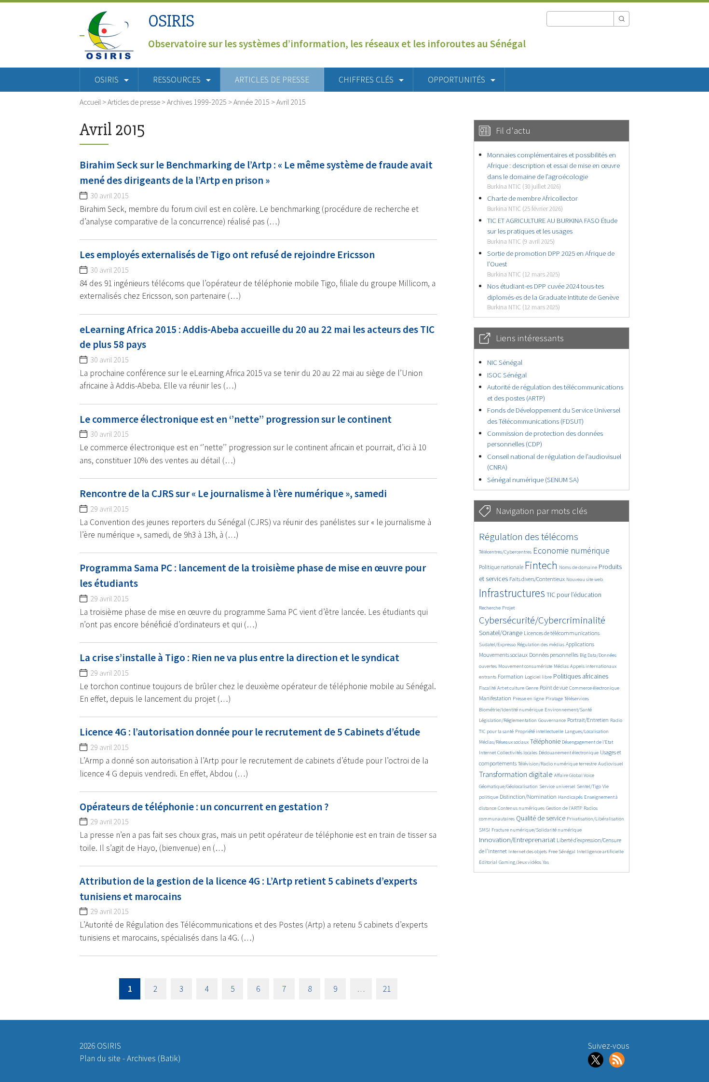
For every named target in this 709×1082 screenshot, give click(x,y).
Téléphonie (545, 741)
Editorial (488, 862)
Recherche (490, 608)
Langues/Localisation (587, 731)
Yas (546, 862)
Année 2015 (251, 102)
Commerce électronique (594, 688)
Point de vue (554, 687)
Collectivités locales (517, 752)
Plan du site (100, 1058)
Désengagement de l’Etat (587, 742)
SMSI (484, 830)
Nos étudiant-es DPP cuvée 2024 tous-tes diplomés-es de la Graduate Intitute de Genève (553, 296)
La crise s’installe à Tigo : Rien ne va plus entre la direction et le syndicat (239, 657)
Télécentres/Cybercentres (505, 552)
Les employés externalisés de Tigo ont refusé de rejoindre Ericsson (227, 254)
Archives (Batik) (153, 1058)
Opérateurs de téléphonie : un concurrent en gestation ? (204, 806)
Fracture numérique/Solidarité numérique (536, 830)
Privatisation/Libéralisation (595, 819)
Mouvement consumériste (525, 666)
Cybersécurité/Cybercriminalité (542, 619)
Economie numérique (571, 550)
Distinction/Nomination (528, 796)
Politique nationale (501, 566)
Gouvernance (552, 720)
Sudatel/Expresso (497, 644)
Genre (532, 688)
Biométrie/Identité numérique (511, 710)
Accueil (90, 102)
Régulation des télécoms (528, 536)
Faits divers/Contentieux (537, 579)
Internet (487, 752)
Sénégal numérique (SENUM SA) (533, 479)
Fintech (541, 565)
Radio (616, 720)
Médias (561, 666)
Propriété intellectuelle (539, 731)
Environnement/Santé (568, 710)
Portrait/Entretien (588, 719)
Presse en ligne (528, 698)
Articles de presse (272, 79)
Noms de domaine (578, 567)
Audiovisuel (610, 764)
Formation (510, 676)
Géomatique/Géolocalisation (508, 786)
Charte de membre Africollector (532, 203)
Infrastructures (512, 592)
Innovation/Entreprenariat (517, 839)
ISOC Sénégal (507, 374)
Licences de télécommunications (562, 633)
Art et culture (510, 688)
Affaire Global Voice (574, 775)
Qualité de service (540, 818)
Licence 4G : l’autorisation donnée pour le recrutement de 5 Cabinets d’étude (250, 731)
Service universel (557, 786)
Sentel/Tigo (589, 786)
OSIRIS (171, 21)
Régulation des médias (540, 644)
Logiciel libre (538, 677)
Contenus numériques (521, 808)
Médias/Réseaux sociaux (504, 742)
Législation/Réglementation (508, 720)
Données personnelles (553, 654)
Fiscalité (487, 688)
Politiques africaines (580, 676)
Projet (508, 608)
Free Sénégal (561, 851)
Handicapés (570, 797)
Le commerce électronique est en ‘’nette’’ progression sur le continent (236, 419)
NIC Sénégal (504, 362)
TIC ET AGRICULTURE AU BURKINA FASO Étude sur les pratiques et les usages (552, 231)
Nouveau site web (584, 579)
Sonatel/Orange (500, 633)
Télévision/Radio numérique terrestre (557, 764)
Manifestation (495, 698)
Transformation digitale (516, 774)
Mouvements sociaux (503, 654)
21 (387, 989)
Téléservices (576, 698)
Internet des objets (527, 851)
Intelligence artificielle (600, 851)
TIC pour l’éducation (573, 595)
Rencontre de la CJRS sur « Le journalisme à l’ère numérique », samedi (233, 493)
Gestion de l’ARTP (564, 808)
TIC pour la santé (496, 731)
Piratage (554, 698)
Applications (580, 644)
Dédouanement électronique (569, 752)
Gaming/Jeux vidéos (520, 862)
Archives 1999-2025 (197, 102)
